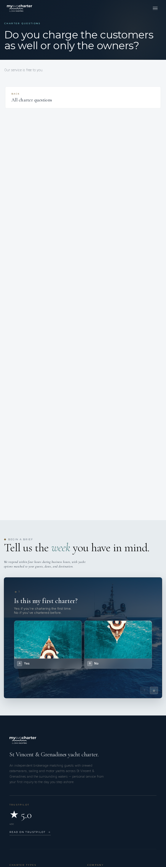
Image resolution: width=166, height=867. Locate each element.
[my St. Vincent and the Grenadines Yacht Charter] (19, 8)
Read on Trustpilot (30, 832)
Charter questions (22, 23)
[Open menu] (155, 8)
